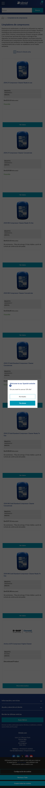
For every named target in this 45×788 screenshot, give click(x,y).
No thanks (22, 397)
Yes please (22, 403)
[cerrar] (10, 385)
